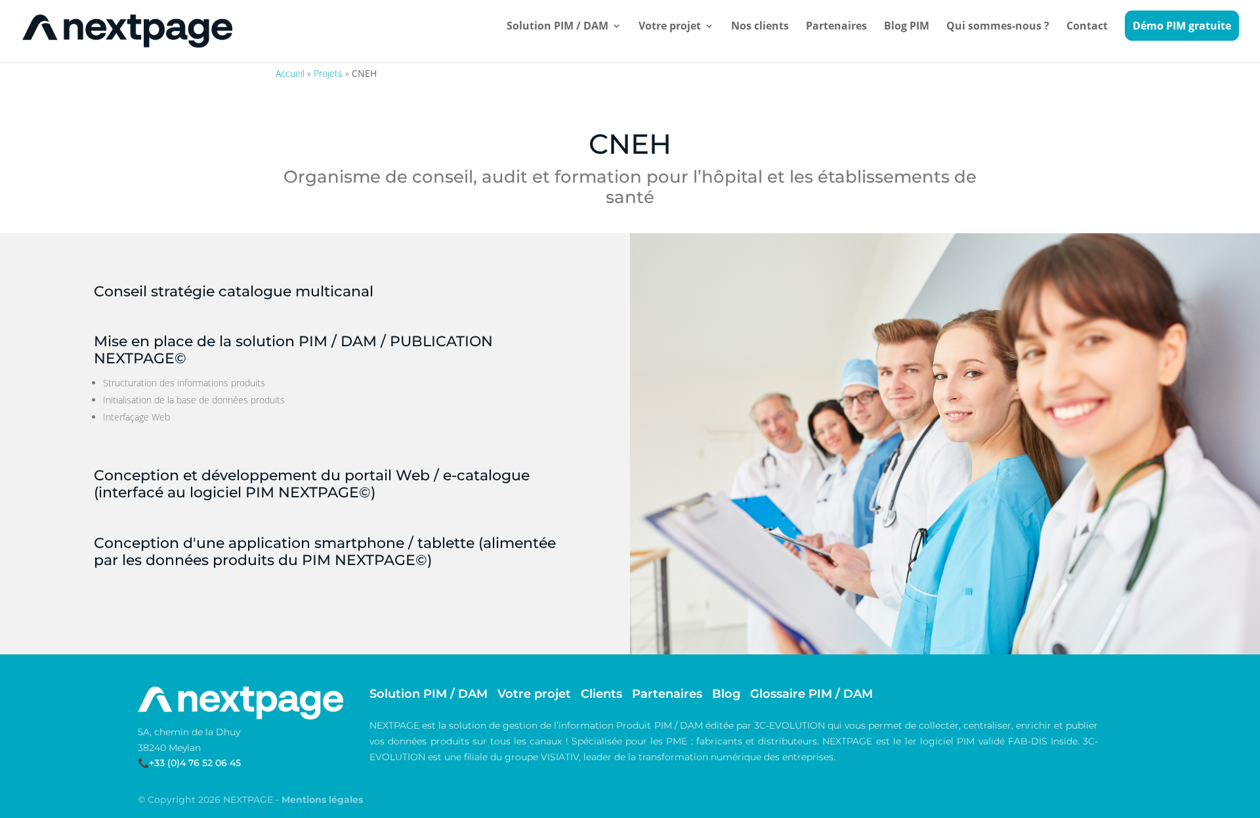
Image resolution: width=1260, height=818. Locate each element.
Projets (328, 73)
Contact (1087, 27)
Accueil (290, 73)
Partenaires (836, 27)
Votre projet (670, 27)
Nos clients (760, 27)
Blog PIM (906, 27)
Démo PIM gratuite (1182, 25)
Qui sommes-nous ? (997, 27)
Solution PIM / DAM (557, 27)
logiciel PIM (947, 741)
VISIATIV (560, 757)
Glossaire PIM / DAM (811, 694)
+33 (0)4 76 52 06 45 (195, 763)
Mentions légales (322, 800)
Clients (601, 694)
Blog (726, 694)
